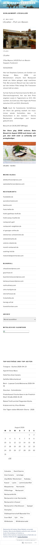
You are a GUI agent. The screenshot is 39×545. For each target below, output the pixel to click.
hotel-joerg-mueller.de (11, 218)
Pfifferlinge (8, 490)
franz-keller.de (8, 209)
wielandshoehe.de (10, 239)
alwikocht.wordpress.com (12, 180)
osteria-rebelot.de (10, 243)
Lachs (14, 483)
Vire (21, 517)
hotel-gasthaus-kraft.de (12, 214)
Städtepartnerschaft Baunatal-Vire (17, 514)
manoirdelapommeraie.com (13, 256)
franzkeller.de (8, 197)
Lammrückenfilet (25, 483)
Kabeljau (27, 479)
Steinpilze (8, 510)
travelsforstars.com (10, 306)
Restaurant (19, 490)
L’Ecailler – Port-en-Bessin (15, 22)
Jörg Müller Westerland (12, 479)
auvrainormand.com (10, 201)
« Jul (9, 458)
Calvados (7, 471)
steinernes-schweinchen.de (13, 235)
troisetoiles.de (8, 298)
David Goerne (19, 471)
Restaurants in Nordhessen (14, 506)
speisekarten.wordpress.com (13, 184)
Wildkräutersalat (22, 521)
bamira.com (7, 205)
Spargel (30, 506)
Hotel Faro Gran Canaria (11, 375)
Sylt (16, 517)
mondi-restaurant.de (10, 247)
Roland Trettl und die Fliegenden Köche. (17, 401)
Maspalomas (9, 487)
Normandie (20, 487)
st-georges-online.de (11, 230)
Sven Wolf (8, 517)
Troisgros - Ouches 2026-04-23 (15, 367)
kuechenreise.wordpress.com (14, 277)
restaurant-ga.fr (9, 222)
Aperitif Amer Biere (10, 371)
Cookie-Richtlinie (23, 536)
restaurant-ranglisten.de (12, 226)
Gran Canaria (9, 475)
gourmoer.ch (7, 273)
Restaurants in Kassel (12, 502)
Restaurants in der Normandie (15, 498)
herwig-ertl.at (8, 302)
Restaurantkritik (10, 494)
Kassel (6, 483)
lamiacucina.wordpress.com (13, 281)
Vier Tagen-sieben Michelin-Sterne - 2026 (18, 409)
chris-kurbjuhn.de (9, 290)
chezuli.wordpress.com (11, 269)
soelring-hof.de (8, 251)
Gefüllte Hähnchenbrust (12, 379)
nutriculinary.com (9, 285)
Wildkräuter (8, 521)
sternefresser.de (9, 294)
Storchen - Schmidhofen (12, 390)
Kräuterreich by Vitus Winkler (14, 405)
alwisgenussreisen (19, 3)
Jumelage (20, 475)
